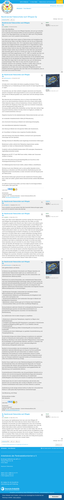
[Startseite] (7, 7)
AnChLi (47, 22)
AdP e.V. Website (24, 2)
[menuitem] (60, 6)
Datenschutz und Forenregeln (47, 2)
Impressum (3, 466)
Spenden (59, 2)
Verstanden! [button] (55, 496)
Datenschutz (10, 466)
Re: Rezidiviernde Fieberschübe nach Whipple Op (16, 75)
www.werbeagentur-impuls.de (47, 492)
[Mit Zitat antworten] (42, 23)
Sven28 (47, 414)
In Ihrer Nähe (33, 2)
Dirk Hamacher (49, 87)
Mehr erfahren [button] (17, 497)
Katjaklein (48, 201)
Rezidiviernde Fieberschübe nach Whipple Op (19, 17)
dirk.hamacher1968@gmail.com (13, 197)
